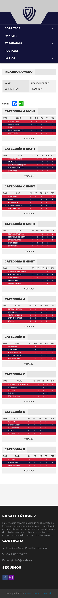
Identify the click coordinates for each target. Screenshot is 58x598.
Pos (5, 118)
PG (36, 118)
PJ (31, 118)
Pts (52, 118)
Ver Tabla (29, 139)
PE (42, 118)
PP (47, 118)
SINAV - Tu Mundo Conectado (38, 593)
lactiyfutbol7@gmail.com (19, 560)
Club (18, 118)
